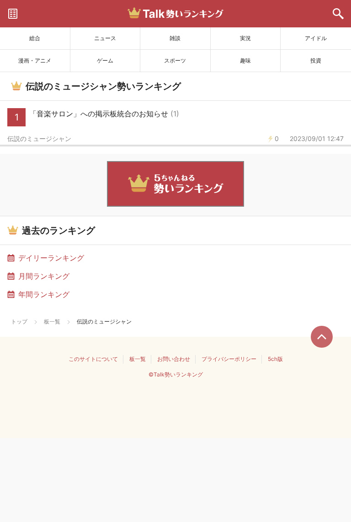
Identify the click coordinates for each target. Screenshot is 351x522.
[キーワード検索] (338, 13)
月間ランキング (43, 276)
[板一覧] (13, 13)
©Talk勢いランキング (176, 374)
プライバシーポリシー (229, 358)
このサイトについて (93, 358)
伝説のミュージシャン (39, 138)
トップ (19, 321)
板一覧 (52, 321)
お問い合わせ (173, 358)
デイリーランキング (51, 257)
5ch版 (275, 358)
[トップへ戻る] (322, 337)
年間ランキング (43, 294)
